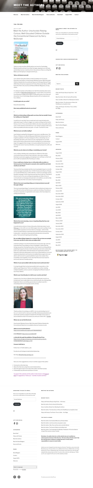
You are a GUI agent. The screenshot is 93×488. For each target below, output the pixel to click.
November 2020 (60, 196)
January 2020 (59, 223)
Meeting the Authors (62, 74)
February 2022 (59, 158)
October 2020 (59, 199)
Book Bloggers (59, 136)
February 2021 (59, 188)
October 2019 (59, 231)
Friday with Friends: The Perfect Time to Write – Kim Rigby (54, 412)
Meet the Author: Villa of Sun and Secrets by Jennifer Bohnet (55, 425)
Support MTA (68, 14)
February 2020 (59, 220)
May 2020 (58, 212)
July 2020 (58, 207)
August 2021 (59, 172)
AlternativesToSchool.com (28, 92)
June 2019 (58, 242)
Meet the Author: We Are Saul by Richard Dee (66, 97)
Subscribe (59, 43)
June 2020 (58, 209)
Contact (77, 14)
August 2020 (59, 204)
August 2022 (59, 153)
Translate (24, 469)
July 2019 (58, 239)
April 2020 (58, 215)
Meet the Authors (25, 14)
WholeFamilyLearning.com (26, 354)
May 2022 (58, 155)
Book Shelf (60, 14)
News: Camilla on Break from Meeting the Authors (67, 99)
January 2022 (59, 161)
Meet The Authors (29, 5)
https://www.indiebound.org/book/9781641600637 (28, 330)
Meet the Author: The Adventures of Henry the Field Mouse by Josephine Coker (59, 409)
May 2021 (58, 180)
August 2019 (59, 237)
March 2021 (58, 185)
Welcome (16, 14)
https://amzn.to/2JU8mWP (29, 334)
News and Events (51, 14)
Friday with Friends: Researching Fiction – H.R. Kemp (53, 401)
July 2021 (58, 174)
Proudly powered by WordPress (48, 477)
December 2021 (59, 163)
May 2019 (58, 245)
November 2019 (59, 228)
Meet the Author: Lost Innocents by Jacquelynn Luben (53, 423)
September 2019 (60, 234)
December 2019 (59, 226)
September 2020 (60, 201)
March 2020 (59, 218)
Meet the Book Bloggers (38, 14)
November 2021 (59, 166)
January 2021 (59, 190)
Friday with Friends (60, 119)
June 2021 (58, 177)
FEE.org (16, 228)
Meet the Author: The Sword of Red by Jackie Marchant (54, 427)
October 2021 (59, 169)
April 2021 (58, 182)
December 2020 (60, 193)
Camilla (49, 316)
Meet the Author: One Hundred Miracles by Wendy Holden (54, 420)
